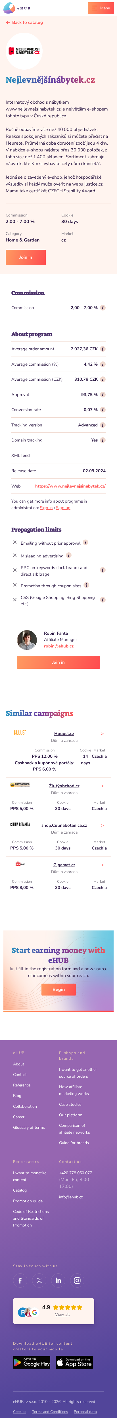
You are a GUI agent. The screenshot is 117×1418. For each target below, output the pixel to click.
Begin (59, 989)
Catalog (20, 1190)
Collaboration (25, 1106)
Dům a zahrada (64, 740)
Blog (17, 1095)
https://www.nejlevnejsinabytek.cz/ (70, 486)
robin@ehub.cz (59, 646)
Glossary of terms (29, 1127)
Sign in (46, 508)
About (18, 1064)
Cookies (19, 1411)
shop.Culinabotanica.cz (64, 825)
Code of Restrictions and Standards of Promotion (31, 1218)
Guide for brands (74, 1143)
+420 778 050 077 (75, 1173)
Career (18, 1117)
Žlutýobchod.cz (64, 786)
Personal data (85, 1411)
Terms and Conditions (50, 1411)
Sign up (63, 508)
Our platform (70, 1115)
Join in (25, 257)
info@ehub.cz (71, 1197)
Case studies (70, 1104)
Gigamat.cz (64, 865)
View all (62, 1314)
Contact (20, 1074)
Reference (21, 1085)
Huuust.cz (64, 733)
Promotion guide (28, 1201)
